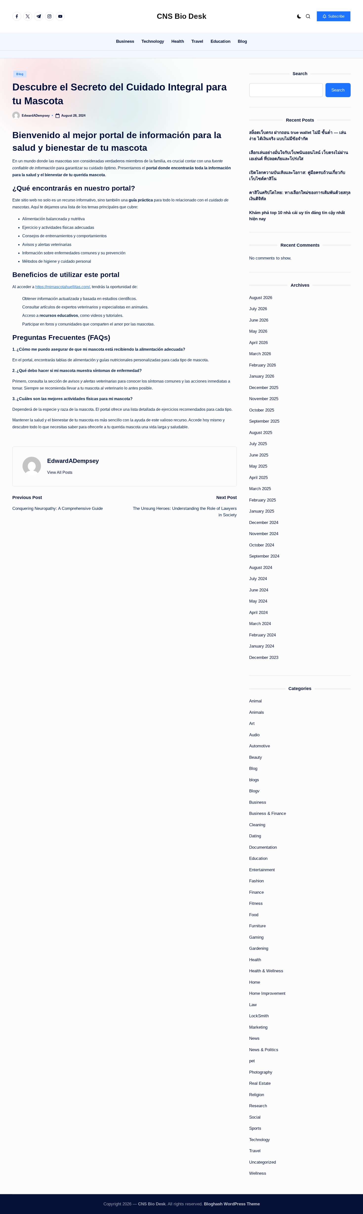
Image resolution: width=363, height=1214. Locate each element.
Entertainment (262, 869)
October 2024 (261, 545)
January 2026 (261, 376)
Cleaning (257, 825)
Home (254, 982)
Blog (19, 74)
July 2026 (258, 308)
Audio (254, 735)
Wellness (257, 1173)
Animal (255, 701)
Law (253, 1004)
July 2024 (258, 578)
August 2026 (260, 297)
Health (255, 959)
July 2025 (258, 443)
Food (253, 914)
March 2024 (260, 623)
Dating (255, 836)
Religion (256, 1094)
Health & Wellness (266, 971)
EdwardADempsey (73, 460)
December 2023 (263, 657)
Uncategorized (262, 1162)
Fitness (256, 903)
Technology (259, 1139)
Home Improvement (267, 993)
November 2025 (263, 398)
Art (252, 723)
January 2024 (261, 646)
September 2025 (264, 421)
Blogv (254, 791)
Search (300, 73)
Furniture (257, 926)
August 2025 (260, 432)
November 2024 (263, 533)
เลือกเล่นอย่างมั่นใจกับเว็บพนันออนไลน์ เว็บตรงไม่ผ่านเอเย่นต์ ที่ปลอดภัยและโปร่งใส (298, 155)
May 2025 (258, 466)
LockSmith (259, 1016)
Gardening (258, 948)
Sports (255, 1128)
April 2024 (258, 612)
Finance (256, 892)
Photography (260, 1072)
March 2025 (260, 488)
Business (257, 802)
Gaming (256, 937)
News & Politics (263, 1049)
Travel (255, 1151)
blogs (254, 780)
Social (255, 1117)
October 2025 (261, 410)
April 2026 (258, 342)
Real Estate (260, 1083)
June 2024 (258, 590)
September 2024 (264, 556)
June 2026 (258, 320)
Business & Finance (267, 813)
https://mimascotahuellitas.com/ (62, 287)
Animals (256, 712)
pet (252, 1061)
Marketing (258, 1027)
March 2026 (260, 353)
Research (258, 1106)
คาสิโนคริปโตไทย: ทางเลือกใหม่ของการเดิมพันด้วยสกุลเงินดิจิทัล (299, 195)
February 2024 (262, 635)
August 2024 (260, 567)
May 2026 (258, 331)
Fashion (256, 881)
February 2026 (262, 365)
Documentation (263, 847)
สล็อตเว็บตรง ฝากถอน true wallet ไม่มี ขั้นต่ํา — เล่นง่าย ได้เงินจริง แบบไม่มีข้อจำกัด (297, 135)
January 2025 (261, 511)
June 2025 (258, 455)
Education (258, 858)
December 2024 (263, 522)
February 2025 (262, 500)
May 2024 (258, 601)
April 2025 (258, 477)
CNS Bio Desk (181, 16)
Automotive (259, 746)
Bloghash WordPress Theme (232, 1204)
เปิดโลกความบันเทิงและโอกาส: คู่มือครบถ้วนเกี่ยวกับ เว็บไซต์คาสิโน (297, 175)
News (254, 1038)
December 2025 (263, 387)
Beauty (255, 757)
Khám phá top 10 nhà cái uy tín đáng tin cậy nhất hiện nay (297, 215)
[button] (334, 16)
